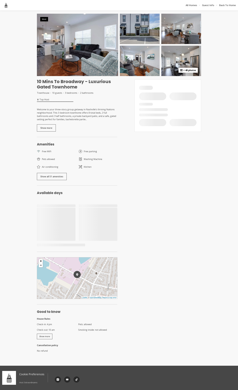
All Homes (191, 5)
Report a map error (109, 297)
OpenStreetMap (96, 297)
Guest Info (208, 5)
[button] (80, 281)
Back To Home (227, 5)
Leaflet (84, 297)
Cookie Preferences (31, 374)
